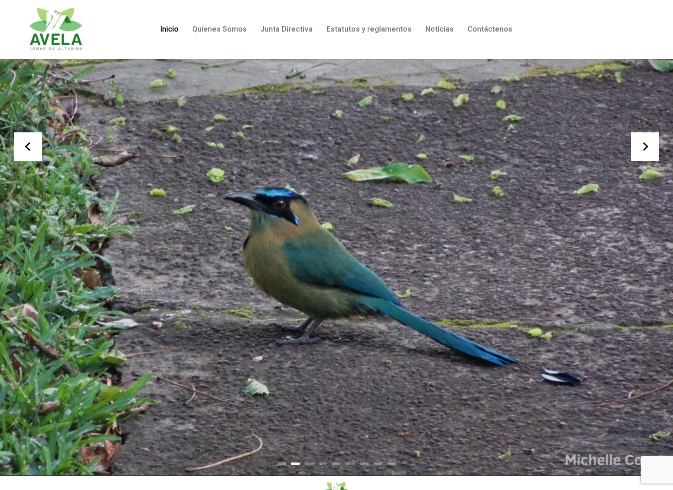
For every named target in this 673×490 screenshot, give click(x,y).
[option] (336, 267)
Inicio (169, 29)
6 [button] (350, 464)
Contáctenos (489, 29)
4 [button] (322, 464)
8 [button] (377, 464)
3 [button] (309, 464)
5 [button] (336, 464)
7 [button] (364, 464)
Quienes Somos (219, 29)
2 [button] (295, 464)
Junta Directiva (287, 29)
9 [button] (391, 464)
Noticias (439, 29)
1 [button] (281, 464)
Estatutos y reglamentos (369, 29)
